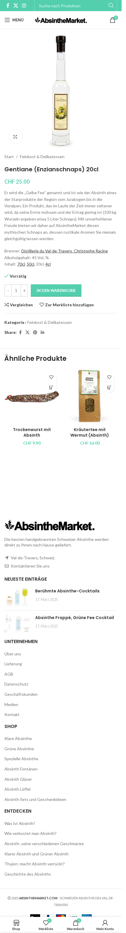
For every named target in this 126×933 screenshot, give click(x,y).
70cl (21, 264)
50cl (30, 264)
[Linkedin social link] (42, 332)
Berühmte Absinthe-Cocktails (67, 591)
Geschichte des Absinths (27, 874)
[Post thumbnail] (17, 597)
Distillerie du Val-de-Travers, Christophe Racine (64, 250)
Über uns (12, 653)
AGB (8, 673)
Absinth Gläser (18, 779)
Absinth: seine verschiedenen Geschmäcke (44, 843)
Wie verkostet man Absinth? (30, 833)
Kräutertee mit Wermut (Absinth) (89, 432)
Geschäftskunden (21, 694)
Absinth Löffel (17, 789)
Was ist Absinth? (19, 823)
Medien (11, 704)
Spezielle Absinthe (21, 758)
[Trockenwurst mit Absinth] (31, 396)
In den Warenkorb (56, 290)
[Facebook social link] (7, 5)
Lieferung (13, 663)
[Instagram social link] (24, 5)
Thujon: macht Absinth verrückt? (34, 863)
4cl (48, 264)
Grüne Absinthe (19, 748)
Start (9, 156)
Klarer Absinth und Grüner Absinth (36, 853)
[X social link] (15, 5)
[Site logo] (61, 19)
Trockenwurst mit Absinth (32, 432)
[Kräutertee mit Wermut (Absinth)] (90, 396)
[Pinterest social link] (35, 332)
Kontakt (12, 714)
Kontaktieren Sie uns (30, 565)
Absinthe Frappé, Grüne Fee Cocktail (74, 618)
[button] (51, 387)
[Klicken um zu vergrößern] (15, 136)
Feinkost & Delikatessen (42, 156)
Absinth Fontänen (21, 768)
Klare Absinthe (18, 738)
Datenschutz (16, 683)
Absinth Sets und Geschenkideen (35, 799)
